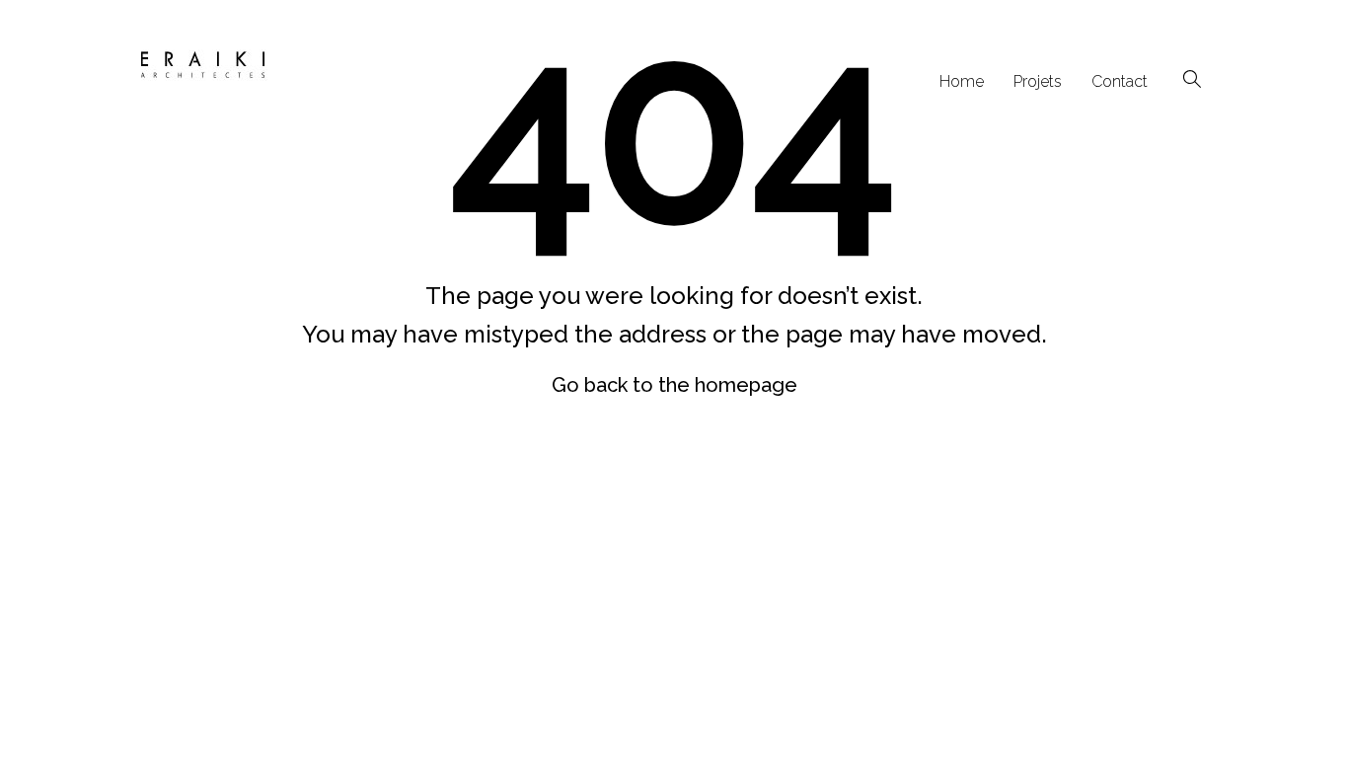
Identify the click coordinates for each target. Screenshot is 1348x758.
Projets (1037, 81)
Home (961, 81)
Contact (1119, 81)
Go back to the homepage (674, 385)
